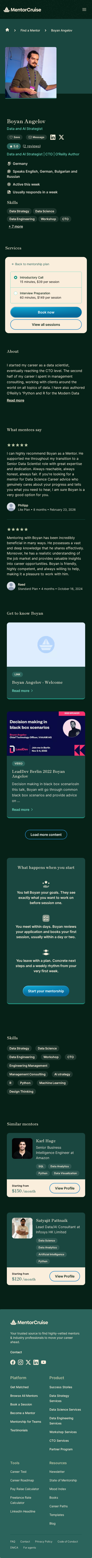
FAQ (12, 1541)
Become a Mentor (22, 1413)
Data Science (44, 211)
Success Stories (60, 1387)
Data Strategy (19, 211)
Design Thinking (21, 1091)
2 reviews (32, 146)
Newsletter (57, 1471)
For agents (29, 1547)
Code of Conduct (68, 1541)
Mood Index (57, 1489)
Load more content (46, 834)
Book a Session (21, 1404)
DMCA (14, 1547)
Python (25, 1083)
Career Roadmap (22, 1480)
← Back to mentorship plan (30, 264)
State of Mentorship (63, 1480)
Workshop (48, 219)
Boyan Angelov (61, 30)
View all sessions (46, 324)
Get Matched (19, 1387)
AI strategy (62, 1074)
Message (38, 137)
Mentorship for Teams (25, 1421)
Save (17, 137)
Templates (56, 1515)
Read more (15, 400)
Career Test (18, 1471)
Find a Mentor (30, 30)
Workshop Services (63, 1432)
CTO (65, 219)
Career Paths (58, 1506)
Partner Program (61, 1449)
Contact (16, 1352)
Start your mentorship (46, 991)
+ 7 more (16, 226)
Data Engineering (22, 219)
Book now (46, 312)
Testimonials (19, 1430)
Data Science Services (65, 1409)
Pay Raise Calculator (24, 1489)
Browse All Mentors (24, 1395)
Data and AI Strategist (25, 128)
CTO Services (59, 1440)
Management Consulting (27, 1074)
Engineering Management (28, 1065)
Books (53, 1497)
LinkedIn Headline (22, 1511)
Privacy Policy (43, 1541)
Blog (52, 1523)
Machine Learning (52, 1083)
